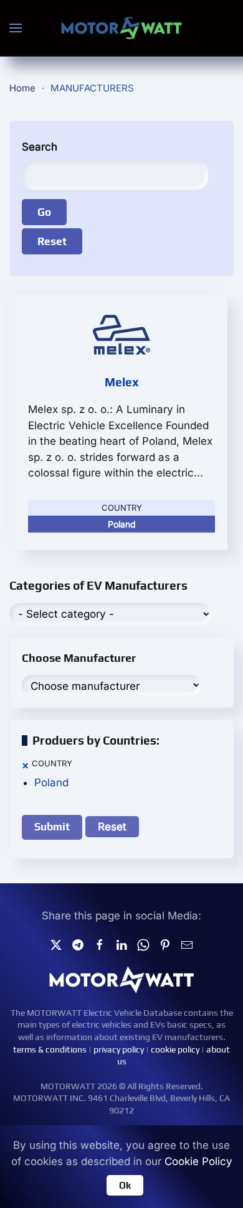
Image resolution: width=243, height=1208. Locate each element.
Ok (125, 1185)
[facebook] (99, 943)
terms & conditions (50, 1049)
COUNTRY (52, 763)
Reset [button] (112, 826)
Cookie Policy (198, 1161)
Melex (122, 382)
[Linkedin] (121, 943)
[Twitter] (56, 943)
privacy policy (118, 1049)
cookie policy (175, 1049)
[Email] (187, 943)
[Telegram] (78, 943)
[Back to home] (121, 28)
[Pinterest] (165, 943)
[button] (15, 28)
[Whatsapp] (143, 943)
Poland (51, 782)
